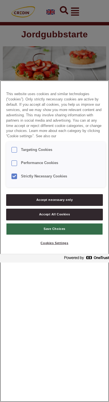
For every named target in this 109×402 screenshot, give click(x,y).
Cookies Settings (54, 243)
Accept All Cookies (54, 214)
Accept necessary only (54, 199)
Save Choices (54, 228)
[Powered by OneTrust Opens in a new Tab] (85, 259)
